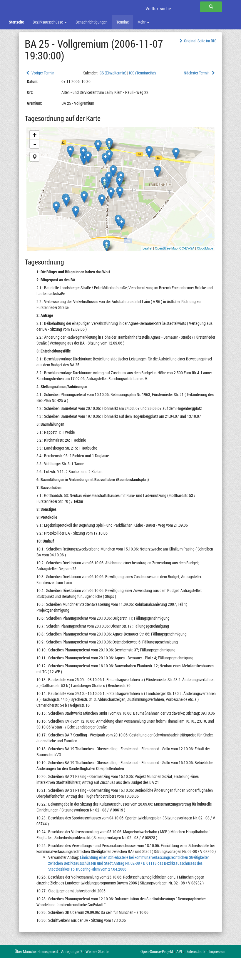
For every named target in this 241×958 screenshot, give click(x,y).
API (179, 951)
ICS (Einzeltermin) (112, 73)
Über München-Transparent (36, 951)
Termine (122, 22)
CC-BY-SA (186, 248)
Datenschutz (195, 951)
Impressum (217, 951)
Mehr (142, 22)
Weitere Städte (97, 951)
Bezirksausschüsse (48, 22)
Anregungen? (71, 951)
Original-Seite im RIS (200, 41)
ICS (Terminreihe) (142, 73)
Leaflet (147, 248)
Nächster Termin (197, 73)
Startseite (16, 22)
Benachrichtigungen (92, 22)
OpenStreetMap (166, 248)
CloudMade (205, 248)
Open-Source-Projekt (156, 951)
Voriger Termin (42, 73)
